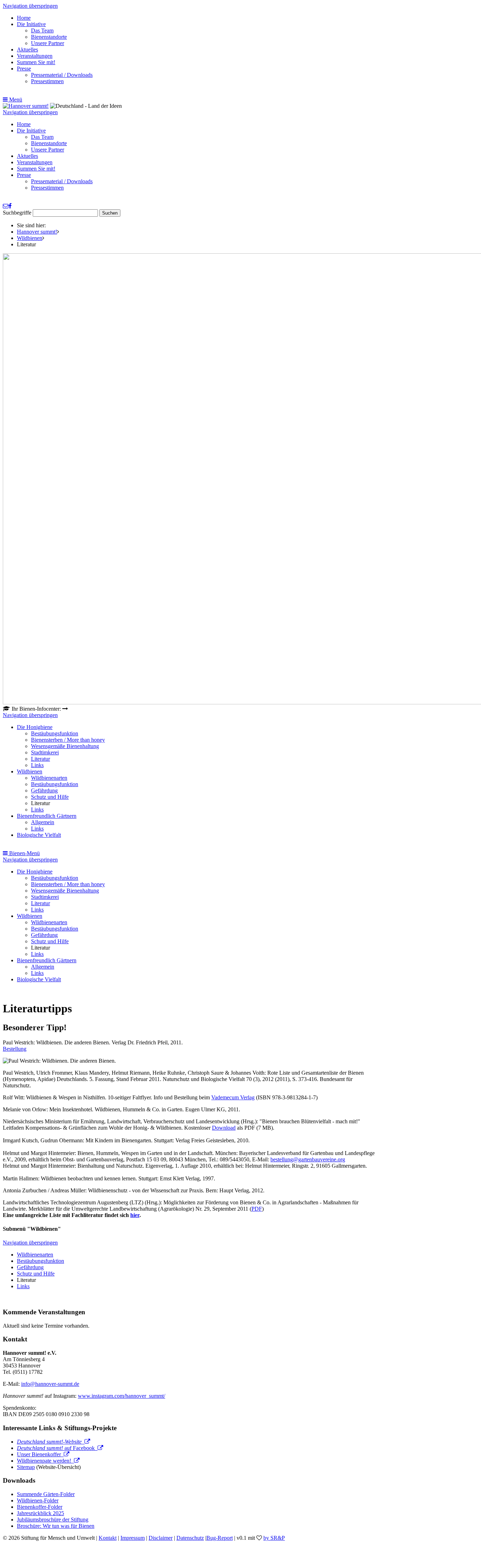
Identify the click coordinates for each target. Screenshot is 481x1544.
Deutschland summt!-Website (51, 1442)
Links (37, 765)
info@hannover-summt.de (50, 1384)
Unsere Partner (47, 43)
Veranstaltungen (34, 56)
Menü (15, 100)
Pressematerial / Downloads (62, 75)
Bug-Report (219, 1538)
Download (224, 1128)
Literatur (40, 759)
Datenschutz (190, 1538)
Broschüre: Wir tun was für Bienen (55, 1526)
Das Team (42, 30)
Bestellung (14, 1049)
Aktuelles (27, 50)
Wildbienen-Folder (37, 1500)
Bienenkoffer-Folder (39, 1507)
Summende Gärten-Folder (46, 1494)
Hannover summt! (37, 232)
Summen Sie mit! (36, 62)
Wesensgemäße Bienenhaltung (65, 746)
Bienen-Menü (24, 853)
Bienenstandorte (49, 37)
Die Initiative (31, 24)
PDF (256, 1209)
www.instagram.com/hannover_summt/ (121, 1396)
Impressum (132, 1538)
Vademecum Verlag (233, 1097)
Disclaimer (161, 1538)
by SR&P (274, 1538)
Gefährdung (44, 790)
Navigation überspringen (30, 6)
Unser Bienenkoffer (40, 1454)
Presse (24, 69)
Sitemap (26, 1467)
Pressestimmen (47, 81)
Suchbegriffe (17, 213)
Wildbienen (29, 238)
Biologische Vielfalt (39, 835)
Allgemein (42, 822)
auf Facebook (57, 1448)
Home (24, 18)
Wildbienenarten (49, 778)
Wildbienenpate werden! (45, 1461)
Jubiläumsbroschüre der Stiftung (52, 1520)
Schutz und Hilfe (50, 797)
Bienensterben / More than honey (68, 740)
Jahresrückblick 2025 (40, 1513)
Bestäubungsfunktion (54, 733)
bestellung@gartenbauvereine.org (307, 1159)
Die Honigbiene (34, 727)
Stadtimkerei (45, 752)
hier (134, 1215)
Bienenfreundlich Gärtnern (46, 816)
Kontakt (108, 1538)
